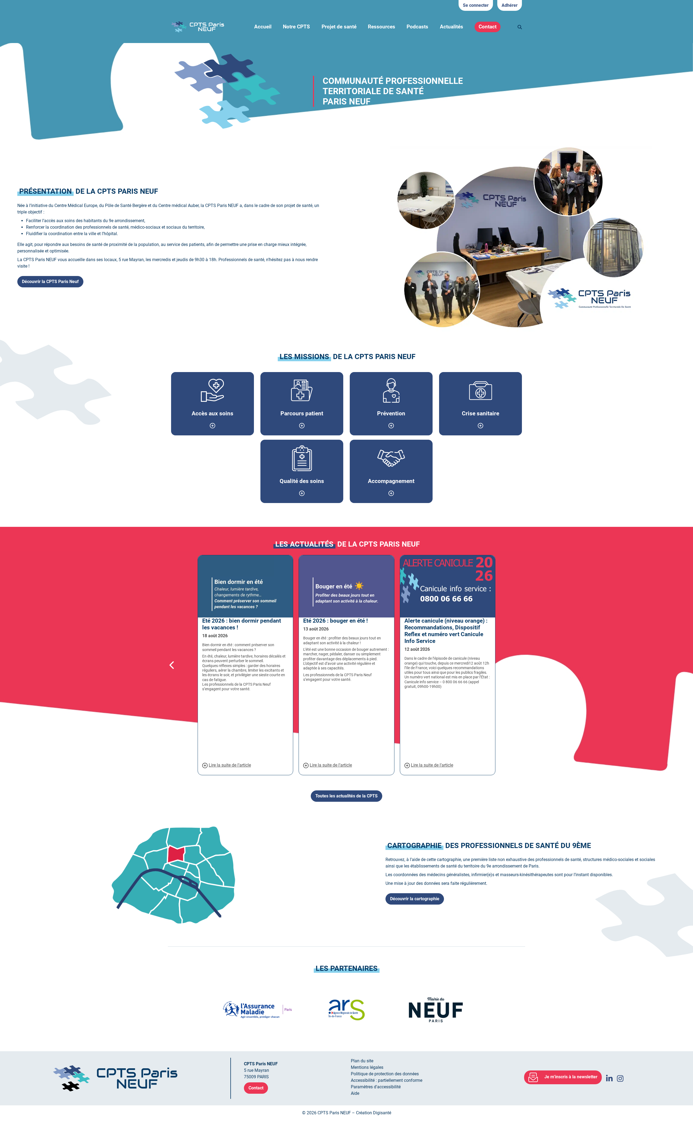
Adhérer (510, 5)
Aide (355, 1093)
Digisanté (382, 1112)
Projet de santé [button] (339, 27)
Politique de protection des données (385, 1073)
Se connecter (476, 5)
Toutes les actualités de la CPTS (346, 796)
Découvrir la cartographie (414, 898)
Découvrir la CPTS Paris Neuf (50, 281)
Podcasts (417, 27)
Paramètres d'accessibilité (376, 1086)
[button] (183, 665)
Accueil (263, 27)
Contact (487, 27)
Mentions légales (367, 1067)
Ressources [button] (381, 27)
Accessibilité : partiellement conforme (386, 1080)
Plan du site (362, 1060)
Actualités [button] (451, 27)
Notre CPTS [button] (296, 27)
